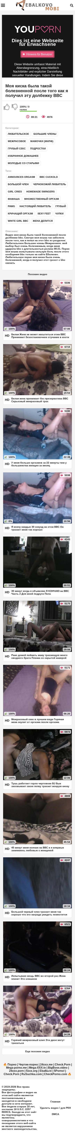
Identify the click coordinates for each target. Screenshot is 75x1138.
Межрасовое (17, 141)
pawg (11, 206)
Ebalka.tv (46, 1070)
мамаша (14, 199)
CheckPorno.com (55, 1074)
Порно (12, 1064)
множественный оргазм (41, 199)
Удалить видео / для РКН (55, 1107)
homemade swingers (40, 191)
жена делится (43, 220)
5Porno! (59, 1070)
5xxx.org (32, 1070)
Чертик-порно (28, 1064)
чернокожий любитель (49, 184)
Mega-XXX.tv (37, 1067)
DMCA (55, 1114)
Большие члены (44, 133)
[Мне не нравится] (15, 108)
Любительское (18, 133)
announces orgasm (21, 177)
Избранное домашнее (23, 155)
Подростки (38, 148)
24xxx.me (46, 1064)
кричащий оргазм (20, 213)
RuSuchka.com (31, 1074)
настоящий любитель (35, 206)
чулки (59, 213)
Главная (55, 1101)
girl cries (15, 191)
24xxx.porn (16, 1070)
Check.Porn (62, 1064)
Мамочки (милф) (41, 141)
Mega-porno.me (16, 1067)
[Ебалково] (37, 5)
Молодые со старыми (23, 163)
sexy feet (44, 213)
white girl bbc (18, 220)
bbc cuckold (49, 177)
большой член (18, 184)
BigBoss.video (58, 1067)
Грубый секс (17, 148)
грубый (60, 206)
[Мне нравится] (7, 108)
